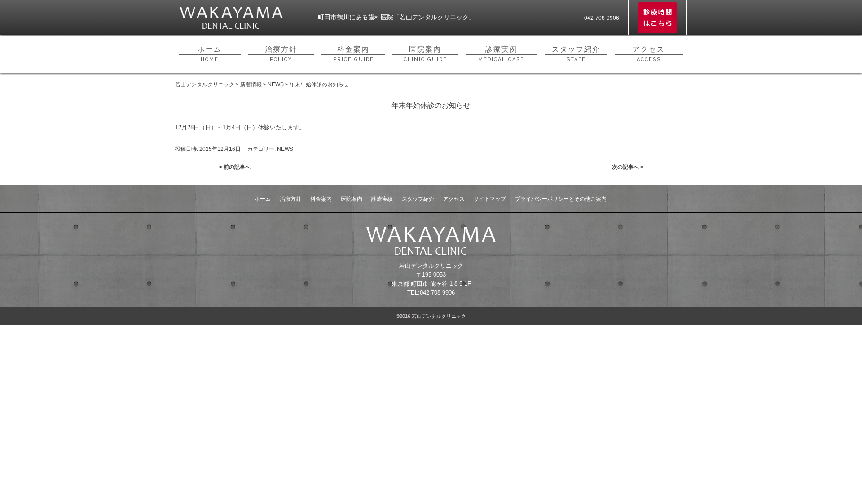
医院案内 (425, 53)
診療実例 (501, 53)
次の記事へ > (627, 167)
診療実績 (382, 199)
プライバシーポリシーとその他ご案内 (561, 199)
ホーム (210, 53)
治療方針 (281, 53)
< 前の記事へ (235, 167)
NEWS (285, 149)
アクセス (649, 53)
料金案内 (353, 53)
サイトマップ (490, 199)
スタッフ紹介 (576, 53)
